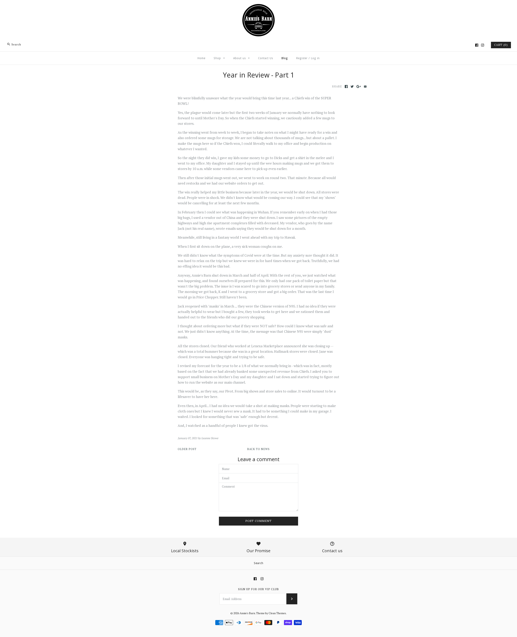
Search (258, 563)
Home (201, 58)
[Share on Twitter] (352, 86)
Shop (219, 58)
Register (302, 58)
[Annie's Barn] (258, 6)
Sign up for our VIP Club (258, 589)
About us (241, 58)
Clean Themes (277, 613)
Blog (284, 58)
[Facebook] (476, 45)
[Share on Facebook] (346, 86)
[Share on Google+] (358, 86)
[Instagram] (482, 45)
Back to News (258, 449)
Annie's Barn (247, 613)
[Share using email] (365, 86)
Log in (315, 58)
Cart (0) (501, 45)
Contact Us (265, 58)
